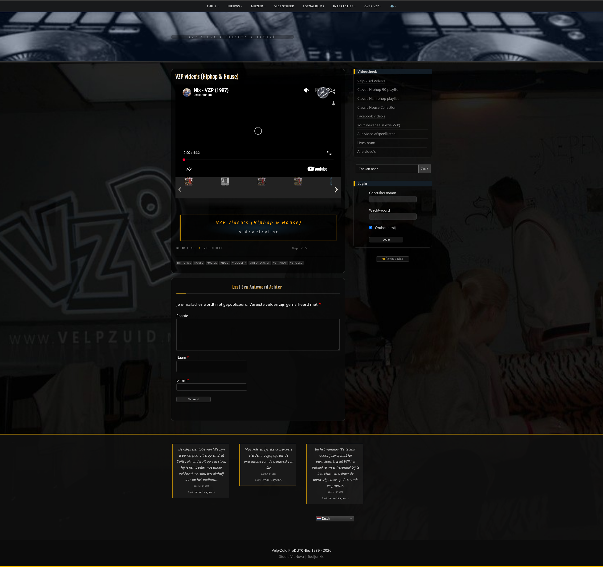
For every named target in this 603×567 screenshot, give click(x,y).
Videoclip (239, 262)
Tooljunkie (316, 556)
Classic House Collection (376, 107)
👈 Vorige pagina (392, 258)
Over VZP (372, 6)
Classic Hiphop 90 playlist (378, 89)
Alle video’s (366, 151)
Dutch (325, 518)
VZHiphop (280, 262)
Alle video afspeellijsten (376, 133)
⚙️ (392, 6)
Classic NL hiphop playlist (378, 98)
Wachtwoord (379, 210)
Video (224, 262)
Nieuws (234, 6)
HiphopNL (184, 262)
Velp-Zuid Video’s (371, 81)
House (198, 262)
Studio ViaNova (291, 556)
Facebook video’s (371, 116)
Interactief (343, 6)
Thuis (212, 6)
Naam (182, 357)
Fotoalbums (313, 6)
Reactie (182, 315)
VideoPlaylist (260, 262)
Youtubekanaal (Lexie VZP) (378, 125)
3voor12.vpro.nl (205, 492)
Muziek (257, 6)
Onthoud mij (385, 227)
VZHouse (296, 262)
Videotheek (284, 6)
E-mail (182, 380)
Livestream (366, 142)
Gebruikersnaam (382, 192)
